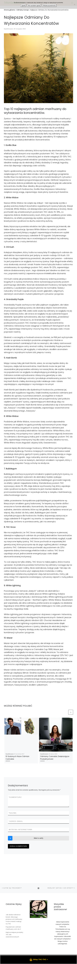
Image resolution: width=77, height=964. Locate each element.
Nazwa (13, 813)
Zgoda (23, 5)
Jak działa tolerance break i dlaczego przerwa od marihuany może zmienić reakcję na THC (14, 919)
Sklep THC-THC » (40, 959)
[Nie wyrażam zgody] (74, 4)
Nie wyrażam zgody (34, 5)
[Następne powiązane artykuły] (70, 712)
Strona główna (9, 10)
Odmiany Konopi (22, 10)
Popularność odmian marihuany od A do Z (13, 928)
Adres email (16, 821)
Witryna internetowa (20, 829)
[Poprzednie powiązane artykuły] (65, 712)
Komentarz (15, 797)
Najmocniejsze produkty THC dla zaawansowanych (14, 934)
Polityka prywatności (49, 5)
